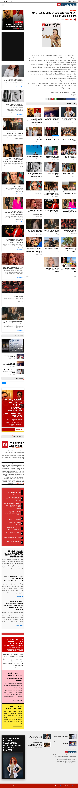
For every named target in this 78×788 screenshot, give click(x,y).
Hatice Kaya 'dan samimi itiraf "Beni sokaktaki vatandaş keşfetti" (51, 231)
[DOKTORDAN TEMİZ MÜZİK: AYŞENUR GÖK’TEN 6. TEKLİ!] (51, 150)
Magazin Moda (51, 5)
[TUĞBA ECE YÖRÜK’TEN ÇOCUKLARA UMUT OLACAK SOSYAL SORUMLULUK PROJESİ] (51, 185)
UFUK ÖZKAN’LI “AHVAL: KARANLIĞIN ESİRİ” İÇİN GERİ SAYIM (69, 139)
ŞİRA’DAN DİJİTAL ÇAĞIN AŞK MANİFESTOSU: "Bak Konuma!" (51, 249)
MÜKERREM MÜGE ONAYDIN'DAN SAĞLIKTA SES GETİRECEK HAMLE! (69, 212)
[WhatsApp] (55, 99)
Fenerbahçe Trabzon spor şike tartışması (9, 355)
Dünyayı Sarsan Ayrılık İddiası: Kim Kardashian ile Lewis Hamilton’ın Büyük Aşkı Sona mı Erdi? (34, 251)
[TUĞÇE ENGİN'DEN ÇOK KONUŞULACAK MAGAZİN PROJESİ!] (68, 242)
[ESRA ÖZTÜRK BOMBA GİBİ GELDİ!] (68, 167)
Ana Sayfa (74, 1)
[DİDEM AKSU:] (68, 262)
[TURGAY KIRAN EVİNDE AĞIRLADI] (34, 131)
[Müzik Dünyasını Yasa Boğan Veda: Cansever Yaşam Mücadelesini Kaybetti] (34, 167)
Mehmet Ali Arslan (19, 483)
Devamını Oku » (19, 571)
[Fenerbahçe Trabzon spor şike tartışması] (20, 356)
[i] (4, 1)
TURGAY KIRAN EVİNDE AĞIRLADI (36, 138)
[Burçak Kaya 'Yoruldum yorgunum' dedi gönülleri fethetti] (51, 167)
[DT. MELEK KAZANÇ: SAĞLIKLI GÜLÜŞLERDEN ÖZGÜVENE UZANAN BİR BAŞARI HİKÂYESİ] (68, 112)
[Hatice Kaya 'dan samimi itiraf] (51, 224)
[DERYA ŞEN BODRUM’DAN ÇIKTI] (34, 150)
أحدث (74, 276)
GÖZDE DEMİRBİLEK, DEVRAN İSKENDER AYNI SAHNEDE (69, 192)
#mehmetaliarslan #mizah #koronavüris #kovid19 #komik (61, 735)
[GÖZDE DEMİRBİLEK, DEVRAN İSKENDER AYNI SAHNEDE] (68, 185)
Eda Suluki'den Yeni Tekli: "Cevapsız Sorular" (70, 230)
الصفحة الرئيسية (73, 10)
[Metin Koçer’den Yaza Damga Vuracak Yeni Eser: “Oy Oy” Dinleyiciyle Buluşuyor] (51, 204)
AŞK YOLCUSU (38, 192)
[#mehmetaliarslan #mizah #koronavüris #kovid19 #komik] (72, 736)
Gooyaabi (74, 786)
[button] (3, 5)
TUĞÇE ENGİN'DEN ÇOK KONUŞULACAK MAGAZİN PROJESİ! (70, 250)
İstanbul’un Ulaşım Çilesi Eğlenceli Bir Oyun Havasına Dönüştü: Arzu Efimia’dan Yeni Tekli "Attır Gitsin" (34, 212)
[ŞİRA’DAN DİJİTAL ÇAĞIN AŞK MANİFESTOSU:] (51, 242)
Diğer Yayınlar (68, 1)
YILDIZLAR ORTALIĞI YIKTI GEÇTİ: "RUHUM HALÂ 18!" (70, 157)
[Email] (49, 99)
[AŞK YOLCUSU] (34, 185)
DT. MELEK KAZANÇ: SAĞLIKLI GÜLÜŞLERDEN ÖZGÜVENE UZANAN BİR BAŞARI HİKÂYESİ (69, 119)
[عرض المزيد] (46, 99)
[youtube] (6, 1)
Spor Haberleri (34, 5)
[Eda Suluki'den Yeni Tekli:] (68, 224)
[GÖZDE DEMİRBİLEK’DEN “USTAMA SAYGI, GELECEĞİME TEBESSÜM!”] (51, 112)
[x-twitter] (9, 1)
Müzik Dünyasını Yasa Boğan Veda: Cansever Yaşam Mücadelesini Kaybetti (35, 175)
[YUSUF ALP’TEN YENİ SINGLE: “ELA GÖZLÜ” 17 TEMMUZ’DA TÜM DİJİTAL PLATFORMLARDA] (34, 224)
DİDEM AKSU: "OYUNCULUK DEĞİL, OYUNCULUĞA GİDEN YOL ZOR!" (68, 270)
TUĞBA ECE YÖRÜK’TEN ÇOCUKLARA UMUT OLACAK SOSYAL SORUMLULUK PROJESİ (51, 193)
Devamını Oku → (19, 86)
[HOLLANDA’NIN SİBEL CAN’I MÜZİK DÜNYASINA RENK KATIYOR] (51, 262)
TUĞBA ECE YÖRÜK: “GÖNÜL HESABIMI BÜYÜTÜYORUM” (52, 138)
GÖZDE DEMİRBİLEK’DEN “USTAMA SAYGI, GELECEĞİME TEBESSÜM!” (52, 119)
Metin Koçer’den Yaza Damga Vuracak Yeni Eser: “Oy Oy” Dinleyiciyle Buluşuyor (52, 212)
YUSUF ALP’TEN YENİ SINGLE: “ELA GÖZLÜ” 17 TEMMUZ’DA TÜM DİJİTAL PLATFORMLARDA (34, 231)
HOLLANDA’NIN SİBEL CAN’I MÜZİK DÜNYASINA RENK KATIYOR (52, 270)
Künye (8, 786)
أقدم (28, 276)
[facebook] (11, 1)
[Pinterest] (52, 99)
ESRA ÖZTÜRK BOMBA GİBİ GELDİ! (69, 174)
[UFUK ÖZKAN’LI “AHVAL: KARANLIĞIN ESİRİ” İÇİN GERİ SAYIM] (68, 131)
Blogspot (62, 786)
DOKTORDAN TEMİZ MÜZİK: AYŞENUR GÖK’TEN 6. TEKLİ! (52, 157)
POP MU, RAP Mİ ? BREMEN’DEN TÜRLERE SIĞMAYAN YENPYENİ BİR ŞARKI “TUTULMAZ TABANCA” (34, 120)
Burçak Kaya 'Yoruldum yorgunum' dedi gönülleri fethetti (53, 175)
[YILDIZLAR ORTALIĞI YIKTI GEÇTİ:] (68, 150)
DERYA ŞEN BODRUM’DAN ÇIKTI (34, 156)
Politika (42, 5)
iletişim (3, 786)
